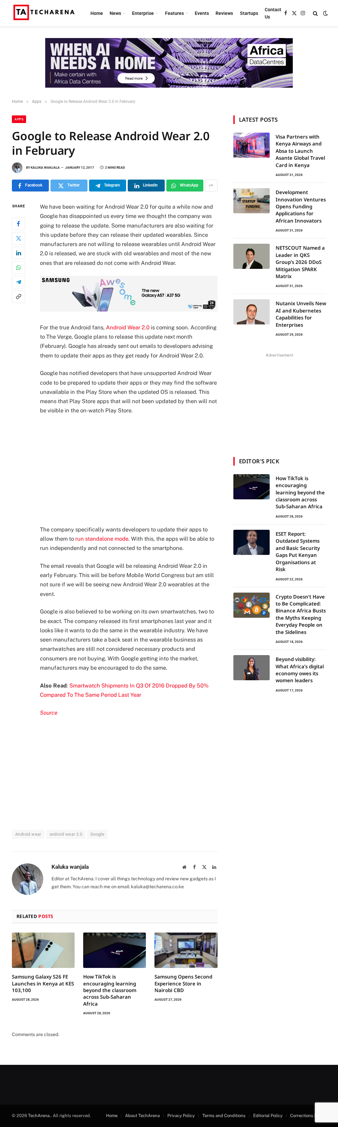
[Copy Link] (18, 296)
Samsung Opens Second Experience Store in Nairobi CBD (183, 983)
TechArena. (39, 1115)
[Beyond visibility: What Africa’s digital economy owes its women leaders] (251, 667)
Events (202, 13)
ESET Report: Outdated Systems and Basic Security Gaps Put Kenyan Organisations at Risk (298, 551)
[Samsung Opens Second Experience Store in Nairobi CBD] (185, 950)
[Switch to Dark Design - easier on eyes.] (324, 13)
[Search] (315, 13)
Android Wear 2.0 (128, 327)
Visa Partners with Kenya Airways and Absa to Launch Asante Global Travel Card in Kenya (300, 150)
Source (48, 712)
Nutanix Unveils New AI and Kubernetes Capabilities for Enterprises (301, 314)
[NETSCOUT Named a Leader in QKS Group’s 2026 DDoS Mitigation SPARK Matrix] (251, 256)
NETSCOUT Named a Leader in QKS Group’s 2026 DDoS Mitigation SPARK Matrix (300, 261)
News (115, 13)
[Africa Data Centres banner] (169, 63)
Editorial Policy (268, 1115)
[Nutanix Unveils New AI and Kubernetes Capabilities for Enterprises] (251, 311)
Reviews (224, 13)
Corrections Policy (308, 1115)
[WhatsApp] (18, 267)
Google (97, 834)
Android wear (28, 834)
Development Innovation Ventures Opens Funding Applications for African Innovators (301, 206)
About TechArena (142, 1115)
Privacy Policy (181, 1115)
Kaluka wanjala (45, 167)
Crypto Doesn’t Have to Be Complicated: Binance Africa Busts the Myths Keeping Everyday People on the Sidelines (301, 614)
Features (174, 13)
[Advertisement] (143, 470)
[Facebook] (18, 224)
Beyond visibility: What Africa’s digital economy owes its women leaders (300, 670)
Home (96, 13)
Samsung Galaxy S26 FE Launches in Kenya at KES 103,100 (43, 983)
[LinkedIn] (18, 253)
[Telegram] (18, 282)
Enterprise (143, 13)
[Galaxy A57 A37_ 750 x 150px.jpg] (129, 309)
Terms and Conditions (224, 1115)
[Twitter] (18, 238)
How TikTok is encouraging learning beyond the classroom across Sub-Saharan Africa (109, 990)
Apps (19, 119)
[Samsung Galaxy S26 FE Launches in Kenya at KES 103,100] (43, 950)
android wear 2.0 (66, 834)
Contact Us (273, 13)
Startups (249, 13)
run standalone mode (101, 538)
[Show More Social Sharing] (211, 185)
